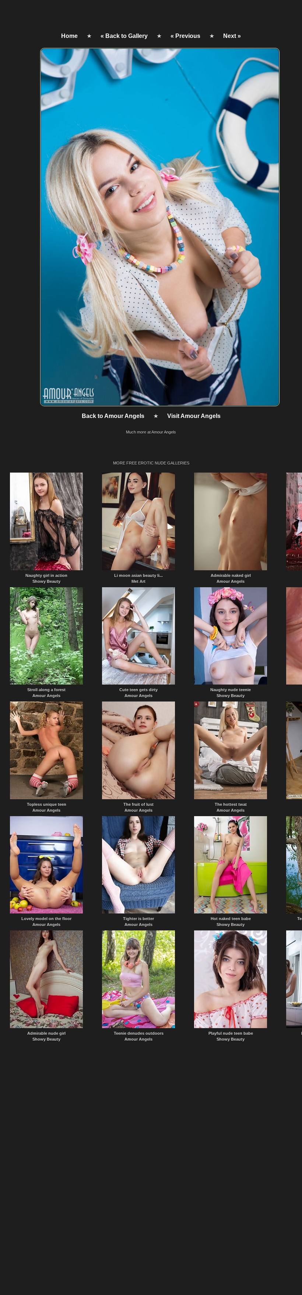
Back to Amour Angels (113, 416)
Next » (232, 36)
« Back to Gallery (124, 36)
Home (69, 36)
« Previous (185, 36)
